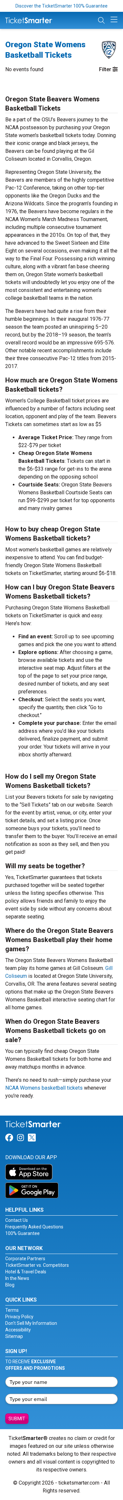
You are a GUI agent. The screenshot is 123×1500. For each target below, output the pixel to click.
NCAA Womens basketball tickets (44, 1088)
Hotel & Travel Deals (25, 1271)
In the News (17, 1278)
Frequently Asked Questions (34, 1226)
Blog (9, 1284)
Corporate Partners (25, 1258)
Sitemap (14, 1336)
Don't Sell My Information (31, 1323)
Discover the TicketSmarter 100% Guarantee (61, 6)
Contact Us (16, 1220)
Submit (17, 1418)
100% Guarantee (22, 1233)
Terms (12, 1310)
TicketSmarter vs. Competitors (37, 1265)
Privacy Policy (19, 1316)
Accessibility (18, 1329)
